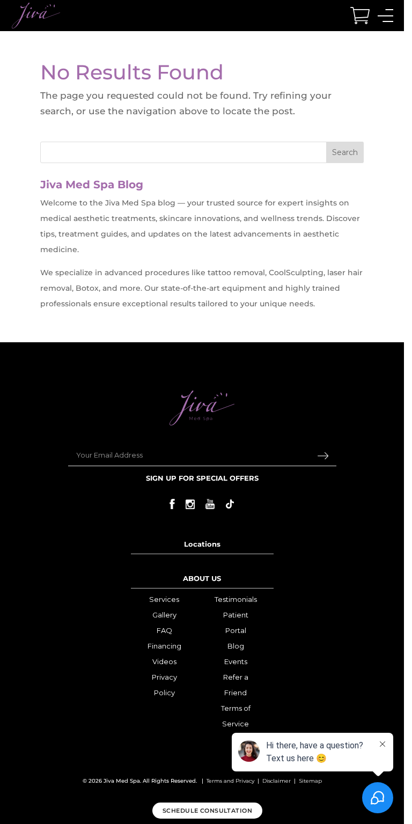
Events (235, 661)
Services (164, 599)
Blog (235, 646)
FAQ (164, 630)
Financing (164, 646)
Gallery (164, 614)
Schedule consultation (207, 810)
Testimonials (236, 599)
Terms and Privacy (230, 780)
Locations (202, 544)
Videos (164, 661)
